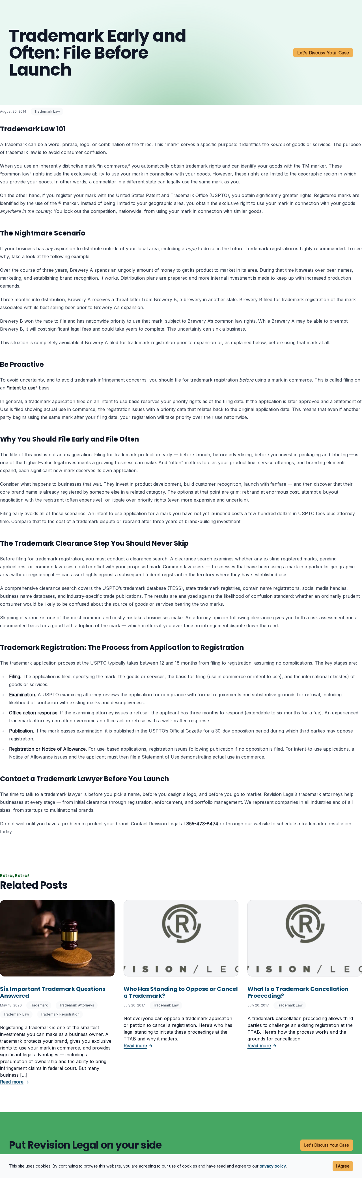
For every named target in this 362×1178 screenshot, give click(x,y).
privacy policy (273, 1166)
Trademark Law (47, 111)
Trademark (39, 1005)
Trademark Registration (59, 1014)
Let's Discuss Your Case (323, 52)
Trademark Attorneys (76, 1005)
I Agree (343, 1166)
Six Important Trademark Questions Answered (52, 992)
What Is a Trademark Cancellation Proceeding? (297, 992)
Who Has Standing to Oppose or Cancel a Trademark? (181, 992)
